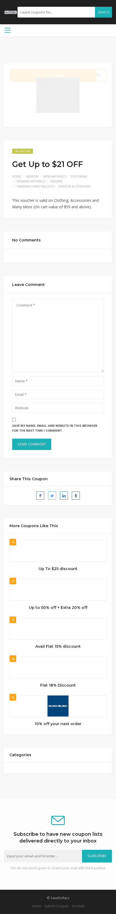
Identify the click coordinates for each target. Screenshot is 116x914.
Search (103, 12)
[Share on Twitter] (52, 496)
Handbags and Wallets (35, 186)
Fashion (32, 176)
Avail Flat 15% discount (58, 646)
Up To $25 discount (58, 568)
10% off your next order (58, 723)
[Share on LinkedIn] (64, 496)
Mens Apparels (54, 176)
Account (78, 906)
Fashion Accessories (74, 186)
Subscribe (97, 856)
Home (16, 176)
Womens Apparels (31, 181)
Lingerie (56, 181)
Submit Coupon (57, 906)
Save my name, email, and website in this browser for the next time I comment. (54, 428)
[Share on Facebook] (40, 496)
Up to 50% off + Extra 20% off (58, 607)
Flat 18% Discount (58, 685)
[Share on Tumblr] (76, 496)
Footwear (79, 176)
